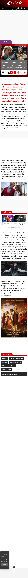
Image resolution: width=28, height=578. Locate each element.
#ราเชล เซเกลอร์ (6, 369)
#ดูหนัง (11, 359)
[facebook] (13, 8)
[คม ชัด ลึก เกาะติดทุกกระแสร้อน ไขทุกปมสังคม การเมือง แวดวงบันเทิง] (14, 3)
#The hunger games (8, 366)
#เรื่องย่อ (4, 362)
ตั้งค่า (4, 567)
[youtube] (18, 8)
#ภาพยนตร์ (19, 359)
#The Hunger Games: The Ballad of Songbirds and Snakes (13, 373)
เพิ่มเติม (5, 561)
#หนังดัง (4, 359)
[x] (16, 8)
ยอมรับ (4, 564)
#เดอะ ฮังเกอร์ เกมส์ (16, 362)
